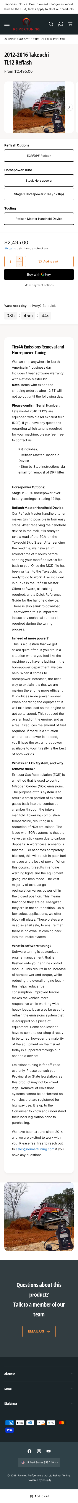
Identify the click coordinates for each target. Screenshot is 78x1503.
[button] (7, 24)
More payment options (39, 285)
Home (12, 39)
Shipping (10, 248)
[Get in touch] (60, 24)
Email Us (36, 1331)
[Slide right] (69, 107)
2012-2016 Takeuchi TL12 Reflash (42, 39)
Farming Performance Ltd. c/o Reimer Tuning (44, 1475)
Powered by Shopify (39, 1480)
